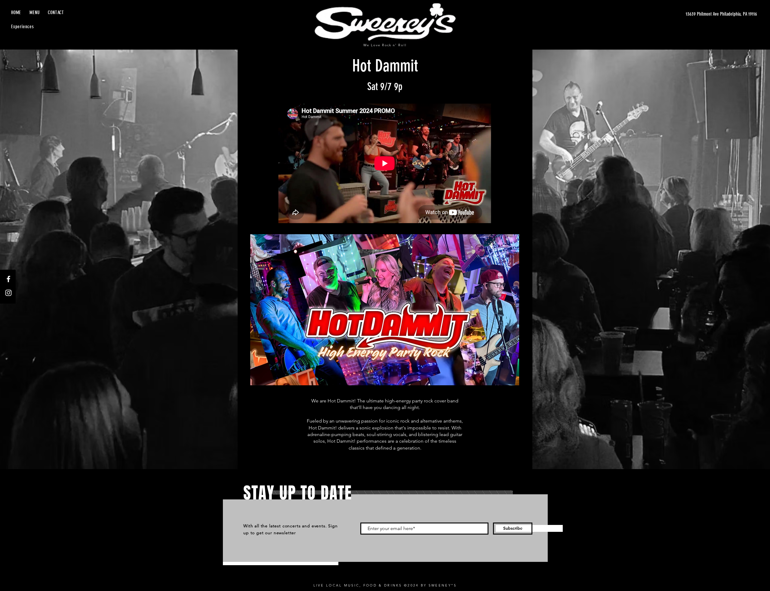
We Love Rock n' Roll (385, 45)
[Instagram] (8, 293)
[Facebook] (8, 279)
